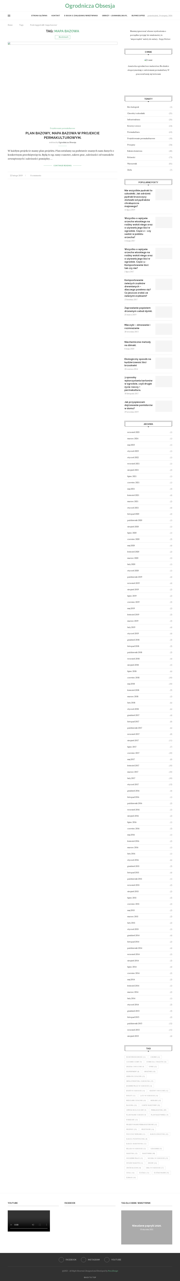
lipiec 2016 (131, 822)
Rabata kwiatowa (149, 151)
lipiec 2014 (131, 966)
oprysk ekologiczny (136, 1110)
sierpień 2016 (133, 815)
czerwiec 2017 (133, 753)
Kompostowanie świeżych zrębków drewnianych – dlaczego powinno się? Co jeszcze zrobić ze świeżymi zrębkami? (137, 288)
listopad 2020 (133, 514)
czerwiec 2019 (133, 602)
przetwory (147, 1129)
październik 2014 (134, 948)
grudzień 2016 (133, 790)
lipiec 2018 (131, 671)
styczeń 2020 (133, 570)
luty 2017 (131, 778)
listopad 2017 (133, 721)
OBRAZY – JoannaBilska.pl (114, 16)
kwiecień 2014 (133, 985)
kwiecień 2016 (133, 841)
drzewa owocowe (135, 1067)
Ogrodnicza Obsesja (67, 142)
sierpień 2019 (133, 589)
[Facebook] (9, 6)
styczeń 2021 (133, 507)
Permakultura (149, 132)
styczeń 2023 (133, 451)
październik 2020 (134, 520)
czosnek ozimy (134, 1062)
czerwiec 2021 (133, 482)
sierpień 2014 (133, 960)
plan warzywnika (159, 1115)
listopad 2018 (133, 646)
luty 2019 (131, 627)
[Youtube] (15, 6)
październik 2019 (134, 577)
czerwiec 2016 (133, 828)
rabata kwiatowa (159, 1134)
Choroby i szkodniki (149, 113)
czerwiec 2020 (133, 539)
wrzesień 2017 (133, 734)
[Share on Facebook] (108, 175)
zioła (130, 1173)
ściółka (144, 1173)
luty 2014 (131, 998)
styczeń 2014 (133, 1004)
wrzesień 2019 (133, 583)
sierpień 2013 (133, 1036)
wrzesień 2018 (133, 658)
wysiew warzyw (134, 1163)
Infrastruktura (149, 119)
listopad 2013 (133, 1017)
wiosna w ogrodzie (158, 1158)
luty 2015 (131, 922)
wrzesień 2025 (133, 432)
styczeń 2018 (133, 709)
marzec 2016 (132, 847)
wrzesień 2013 (133, 1029)
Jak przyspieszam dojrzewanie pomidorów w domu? (138, 405)
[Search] (170, 5)
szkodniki (156, 1149)
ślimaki (131, 1178)
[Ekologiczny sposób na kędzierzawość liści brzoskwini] (163, 363)
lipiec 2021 (131, 476)
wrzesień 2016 (133, 809)
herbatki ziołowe (135, 1076)
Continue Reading (62, 166)
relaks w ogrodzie (136, 1149)
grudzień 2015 (133, 866)
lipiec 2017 (131, 746)
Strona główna (39, 16)
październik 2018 (134, 652)
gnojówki (149, 1072)
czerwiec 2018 (133, 677)
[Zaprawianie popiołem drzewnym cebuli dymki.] (163, 312)
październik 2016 (134, 803)
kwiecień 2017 (133, 765)
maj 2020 (131, 545)
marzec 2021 (132, 501)
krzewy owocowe (159, 1091)
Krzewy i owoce (149, 125)
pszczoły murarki (135, 1134)
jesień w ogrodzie (135, 1091)
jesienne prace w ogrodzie (139, 1086)
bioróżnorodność (136, 1057)
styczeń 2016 (133, 860)
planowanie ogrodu (136, 1115)
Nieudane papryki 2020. (146, 1225)
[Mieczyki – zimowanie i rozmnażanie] (163, 329)
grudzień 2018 (133, 639)
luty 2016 (131, 853)
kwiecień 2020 (133, 551)
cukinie (155, 1057)
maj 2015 (131, 910)
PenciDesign (113, 1270)
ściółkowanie (161, 1173)
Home (10, 25)
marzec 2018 (132, 696)
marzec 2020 (132, 558)
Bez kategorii (149, 107)
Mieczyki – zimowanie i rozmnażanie (137, 326)
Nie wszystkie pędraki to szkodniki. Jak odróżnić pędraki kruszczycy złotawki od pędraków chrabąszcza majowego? (138, 198)
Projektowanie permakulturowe (149, 138)
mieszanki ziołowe (136, 1100)
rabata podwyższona (136, 1139)
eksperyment (132, 1072)
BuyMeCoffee (138, 16)
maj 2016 (131, 834)
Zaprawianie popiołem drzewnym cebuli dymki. (138, 309)
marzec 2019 (132, 620)
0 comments (35, 175)
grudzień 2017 (133, 715)
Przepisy (149, 144)
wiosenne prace (134, 1158)
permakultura (158, 1110)
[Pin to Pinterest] (113, 175)
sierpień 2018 (133, 664)
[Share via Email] (116, 175)
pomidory (132, 1120)
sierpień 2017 (133, 740)
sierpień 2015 (133, 891)
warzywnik (148, 1153)
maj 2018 (131, 683)
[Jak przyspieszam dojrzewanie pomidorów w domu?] (163, 406)
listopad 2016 (133, 797)
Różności (149, 157)
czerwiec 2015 (133, 904)
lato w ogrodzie (149, 1096)
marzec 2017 (132, 771)
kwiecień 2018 (133, 690)
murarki (156, 1100)
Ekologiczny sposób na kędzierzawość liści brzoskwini (137, 362)
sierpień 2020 (133, 526)
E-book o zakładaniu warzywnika (81, 16)
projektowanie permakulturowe (141, 1125)
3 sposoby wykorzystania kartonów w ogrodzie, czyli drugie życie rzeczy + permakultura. (138, 383)
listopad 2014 (133, 941)
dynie (153, 1067)
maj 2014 (131, 979)
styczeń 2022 (133, 457)
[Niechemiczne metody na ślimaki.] (163, 346)
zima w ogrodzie (155, 1168)
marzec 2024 (132, 438)
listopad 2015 (133, 872)
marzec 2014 (132, 992)
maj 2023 (131, 444)
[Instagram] (12, 6)
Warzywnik (149, 163)
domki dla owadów (156, 1062)
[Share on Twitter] (111, 175)
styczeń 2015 (133, 929)
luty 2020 (131, 564)
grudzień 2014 (133, 935)
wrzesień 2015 (133, 885)
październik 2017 (134, 727)
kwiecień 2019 (133, 614)
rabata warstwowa (136, 1144)
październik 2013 (134, 1023)
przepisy (131, 1129)
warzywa (131, 1153)
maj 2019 (131, 608)
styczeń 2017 (133, 784)
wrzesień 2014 (133, 954)
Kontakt (55, 16)
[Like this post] (104, 175)
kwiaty (130, 1096)
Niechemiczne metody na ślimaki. (137, 343)
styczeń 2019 (133, 633)
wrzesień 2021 (133, 463)
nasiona (131, 1105)
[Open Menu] (9, 15)
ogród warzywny (151, 1105)
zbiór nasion (133, 1168)
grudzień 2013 (133, 1011)
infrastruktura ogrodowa (139, 1081)
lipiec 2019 (131, 595)
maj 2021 (131, 488)
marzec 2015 (132, 916)
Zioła (149, 169)
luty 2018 (131, 702)
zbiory (152, 1163)
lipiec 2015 (131, 897)
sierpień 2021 (133, 470)
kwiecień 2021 (133, 495)
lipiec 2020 (131, 532)
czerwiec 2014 (133, 973)
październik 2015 (134, 878)
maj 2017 (131, 759)
